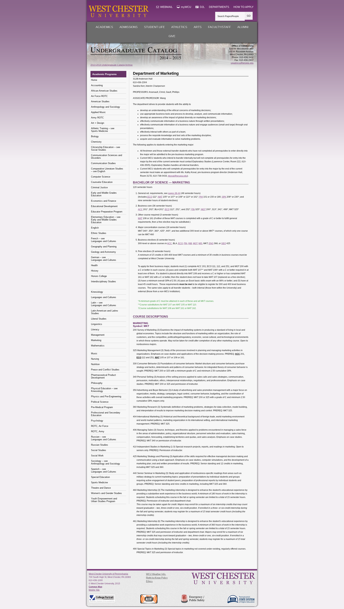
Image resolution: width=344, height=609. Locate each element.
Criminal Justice (99, 187)
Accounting (97, 85)
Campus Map (95, 587)
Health (94, 265)
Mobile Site (94, 590)
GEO (223, 243)
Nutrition (95, 364)
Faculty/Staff (219, 27)
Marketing (96, 340)
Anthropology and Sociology (105, 107)
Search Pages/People (228, 16)
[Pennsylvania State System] (240, 599)
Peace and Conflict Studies (105, 369)
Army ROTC (97, 117)
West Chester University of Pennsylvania (108, 574)
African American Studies (104, 90)
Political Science (99, 402)
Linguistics (96, 324)
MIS (200, 243)
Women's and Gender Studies (106, 493)
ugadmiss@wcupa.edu (242, 63)
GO (248, 16)
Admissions (129, 27)
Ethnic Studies (98, 233)
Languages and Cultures (103, 297)
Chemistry (96, 141)
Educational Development (104, 206)
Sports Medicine (99, 482)
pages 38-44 (174, 193)
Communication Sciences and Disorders (106, 156)
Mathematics (97, 345)
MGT (203, 209)
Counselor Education (102, 182)
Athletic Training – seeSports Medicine (102, 129)
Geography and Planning (103, 246)
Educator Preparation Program (106, 211)
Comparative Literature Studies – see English (107, 170)
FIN (193, 209)
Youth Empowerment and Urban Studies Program (104, 500)
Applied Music (98, 112)
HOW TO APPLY (243, 7)
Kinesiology (97, 292)
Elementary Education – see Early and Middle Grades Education (105, 220)
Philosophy (96, 383)
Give (172, 36)
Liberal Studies (98, 318)
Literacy (95, 329)
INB (190, 243)
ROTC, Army (97, 431)
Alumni (242, 27)
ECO (149, 197)
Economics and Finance (103, 201)
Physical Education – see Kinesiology (104, 389)
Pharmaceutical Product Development (103, 376)
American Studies (100, 101)
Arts (198, 27)
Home (94, 80)
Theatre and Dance (101, 487)
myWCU (185, 7)
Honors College (99, 276)
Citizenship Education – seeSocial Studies (105, 148)
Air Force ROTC (99, 96)
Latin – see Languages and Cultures (103, 304)
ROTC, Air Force (99, 426)
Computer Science (100, 176)
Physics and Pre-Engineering (106, 396)
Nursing (95, 359)
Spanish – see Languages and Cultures (103, 470)
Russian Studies (99, 444)
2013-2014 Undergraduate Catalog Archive (111, 65)
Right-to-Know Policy (157, 577)
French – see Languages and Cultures (103, 240)
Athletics (179, 27)
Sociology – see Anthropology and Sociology (105, 462)
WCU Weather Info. (156, 574)
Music (94, 353)
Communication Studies (103, 163)
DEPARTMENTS (219, 7)
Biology (95, 136)
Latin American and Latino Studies (104, 312)
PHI (201, 197)
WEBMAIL (166, 7)
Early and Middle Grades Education (104, 194)
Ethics (149, 581)
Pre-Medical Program (102, 407)
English (95, 227)
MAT (160, 197)
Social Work (97, 455)
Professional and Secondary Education (105, 414)
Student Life (154, 27)
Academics (104, 27)
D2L (202, 7)
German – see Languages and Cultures (103, 258)
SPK (224, 197)
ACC (140, 209)
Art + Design (97, 123)
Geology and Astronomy (103, 252)
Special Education (100, 477)
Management (97, 335)
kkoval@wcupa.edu (177, 176)
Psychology (97, 420)
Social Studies (98, 450)
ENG (211, 243)
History (94, 270)
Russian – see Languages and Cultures (103, 438)
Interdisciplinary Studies (103, 281)
